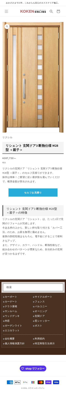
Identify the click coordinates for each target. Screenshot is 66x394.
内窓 (7, 320)
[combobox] (33, 287)
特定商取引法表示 (45, 343)
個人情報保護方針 (15, 343)
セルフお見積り (33, 192)
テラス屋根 (11, 306)
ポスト (38, 325)
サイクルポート (43, 296)
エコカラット (12, 330)
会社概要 (10, 338)
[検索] (59, 287)
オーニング (41, 311)
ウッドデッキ (12, 315)
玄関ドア (40, 315)
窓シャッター (42, 320)
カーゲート (11, 301)
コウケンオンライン (36, 388)
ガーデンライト (13, 325)
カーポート (11, 296)
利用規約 (40, 338)
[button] (6, 11)
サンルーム (11, 311)
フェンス (40, 301)
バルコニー (41, 306)
